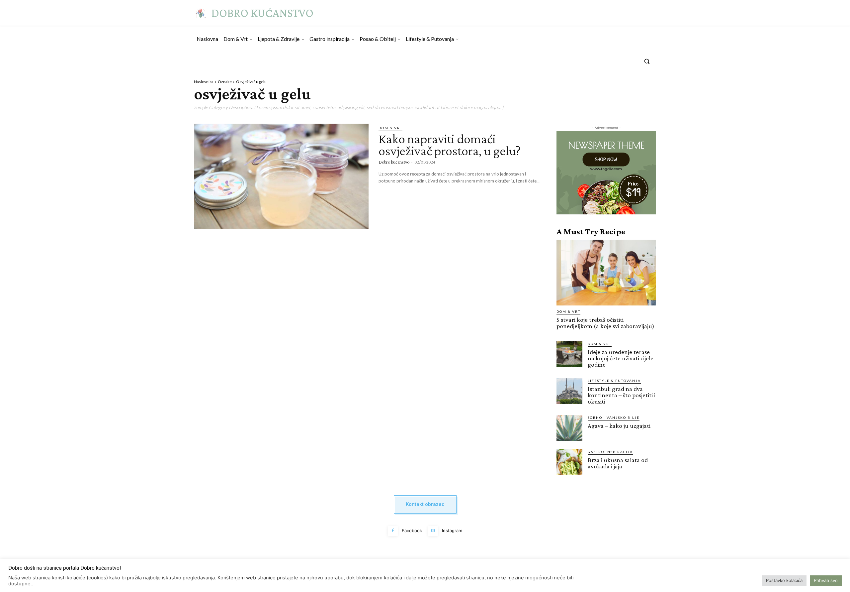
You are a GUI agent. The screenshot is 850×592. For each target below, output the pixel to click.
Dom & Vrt (390, 128)
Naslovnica (203, 81)
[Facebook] (393, 531)
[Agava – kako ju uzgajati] (569, 428)
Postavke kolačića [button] (784, 580)
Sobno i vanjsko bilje (613, 417)
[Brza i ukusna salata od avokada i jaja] (569, 462)
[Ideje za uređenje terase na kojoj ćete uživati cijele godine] (569, 354)
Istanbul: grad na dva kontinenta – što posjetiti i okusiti (621, 395)
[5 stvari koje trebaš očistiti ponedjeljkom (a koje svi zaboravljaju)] (606, 272)
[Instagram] (433, 531)
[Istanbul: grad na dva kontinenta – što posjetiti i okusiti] (569, 391)
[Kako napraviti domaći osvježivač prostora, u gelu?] (281, 176)
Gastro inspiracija (610, 452)
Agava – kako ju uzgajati (619, 425)
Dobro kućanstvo (394, 162)
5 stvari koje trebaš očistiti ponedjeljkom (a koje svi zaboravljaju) (605, 322)
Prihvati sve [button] (826, 580)
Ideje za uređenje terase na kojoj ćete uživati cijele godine (620, 358)
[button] (647, 61)
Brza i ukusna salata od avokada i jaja (618, 463)
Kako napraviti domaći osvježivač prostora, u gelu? (450, 144)
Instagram (452, 530)
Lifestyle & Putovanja (614, 381)
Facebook (412, 530)
